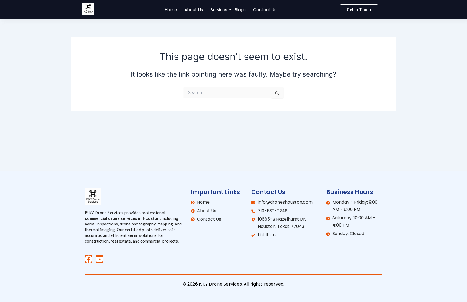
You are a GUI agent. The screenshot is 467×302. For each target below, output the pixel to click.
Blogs (240, 9)
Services (219, 9)
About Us (194, 9)
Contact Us (264, 9)
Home (171, 9)
